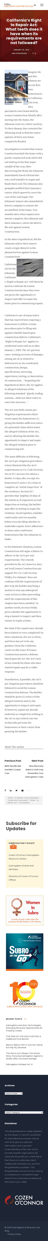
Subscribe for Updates (21, 826)
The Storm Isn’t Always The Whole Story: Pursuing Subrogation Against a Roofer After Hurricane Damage (24, 1056)
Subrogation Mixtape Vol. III (19, 1064)
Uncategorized (19, 53)
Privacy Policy (14, 1234)
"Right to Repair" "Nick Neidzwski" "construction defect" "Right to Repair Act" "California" (23, 800)
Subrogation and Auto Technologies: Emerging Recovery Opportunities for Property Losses (24, 1028)
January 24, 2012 (21, 50)
